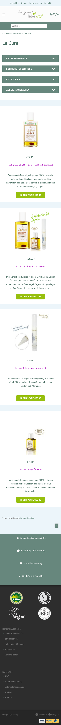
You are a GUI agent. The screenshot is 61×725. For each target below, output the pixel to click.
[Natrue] (44, 598)
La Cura (27, 33)
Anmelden (14, 3)
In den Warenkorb (30, 195)
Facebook (42, 715)
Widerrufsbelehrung (13, 681)
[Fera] (16, 598)
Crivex (14, 715)
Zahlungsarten (11, 639)
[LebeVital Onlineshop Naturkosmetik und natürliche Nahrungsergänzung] (30, 14)
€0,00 (55, 14)
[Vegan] (16, 613)
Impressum (10, 649)
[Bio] (44, 613)
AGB (7, 676)
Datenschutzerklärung (14, 687)
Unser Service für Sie (14, 633)
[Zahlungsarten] (49, 721)
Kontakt (47, 3)
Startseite (7, 33)
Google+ (55, 715)
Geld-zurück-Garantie (14, 644)
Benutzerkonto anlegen (31, 3)
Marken (18, 33)
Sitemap (8, 697)
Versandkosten (27, 518)
